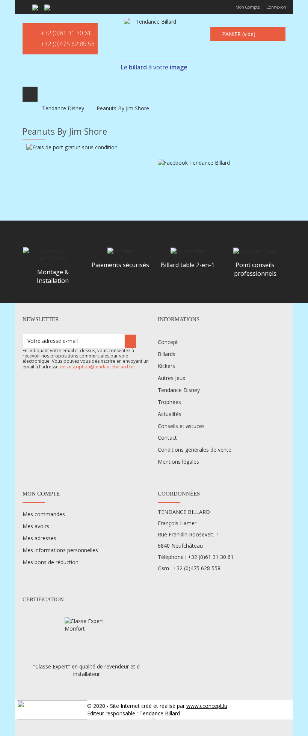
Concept (168, 341)
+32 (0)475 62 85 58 (68, 44)
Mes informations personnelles (60, 550)
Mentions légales (178, 461)
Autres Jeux (171, 378)
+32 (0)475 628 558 (196, 568)
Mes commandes (44, 514)
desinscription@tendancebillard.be (97, 366)
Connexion (276, 7)
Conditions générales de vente (194, 449)
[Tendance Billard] (152, 38)
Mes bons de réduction (51, 562)
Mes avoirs (36, 526)
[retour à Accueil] (25, 108)
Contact (167, 437)
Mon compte (248, 7)
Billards (166, 353)
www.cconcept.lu (206, 705)
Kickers (166, 366)
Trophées (169, 402)
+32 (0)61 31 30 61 (66, 33)
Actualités (169, 414)
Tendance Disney (179, 390)
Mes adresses (39, 538)
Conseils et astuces (181, 426)
